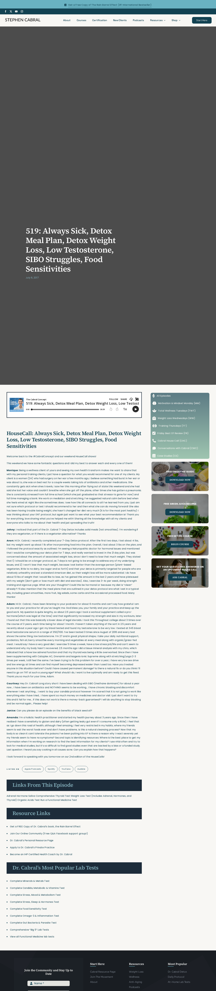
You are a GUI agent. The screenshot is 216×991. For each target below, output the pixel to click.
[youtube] (16, 11)
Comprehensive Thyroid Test (53, 796)
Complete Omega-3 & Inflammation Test (34, 916)
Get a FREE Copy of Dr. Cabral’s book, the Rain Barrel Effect (45, 826)
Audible (81, 769)
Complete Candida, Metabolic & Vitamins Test (37, 888)
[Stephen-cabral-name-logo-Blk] (22, 18)
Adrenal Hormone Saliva (21, 796)
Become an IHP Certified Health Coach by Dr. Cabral (41, 854)
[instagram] (22, 11)
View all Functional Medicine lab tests (32, 936)
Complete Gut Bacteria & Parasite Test (33, 922)
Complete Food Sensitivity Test (28, 908)
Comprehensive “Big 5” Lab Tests (29, 929)
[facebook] (5, 11)
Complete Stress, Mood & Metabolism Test (35, 895)
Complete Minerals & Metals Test (30, 881)
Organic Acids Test (28, 800)
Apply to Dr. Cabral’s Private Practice (32, 847)
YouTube (66, 769)
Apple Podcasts (33, 769)
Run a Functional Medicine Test (58, 800)
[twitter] (11, 11)
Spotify (51, 769)
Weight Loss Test (81, 796)
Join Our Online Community (26, 833)
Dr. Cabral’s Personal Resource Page (31, 840)
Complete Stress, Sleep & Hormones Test (34, 902)
